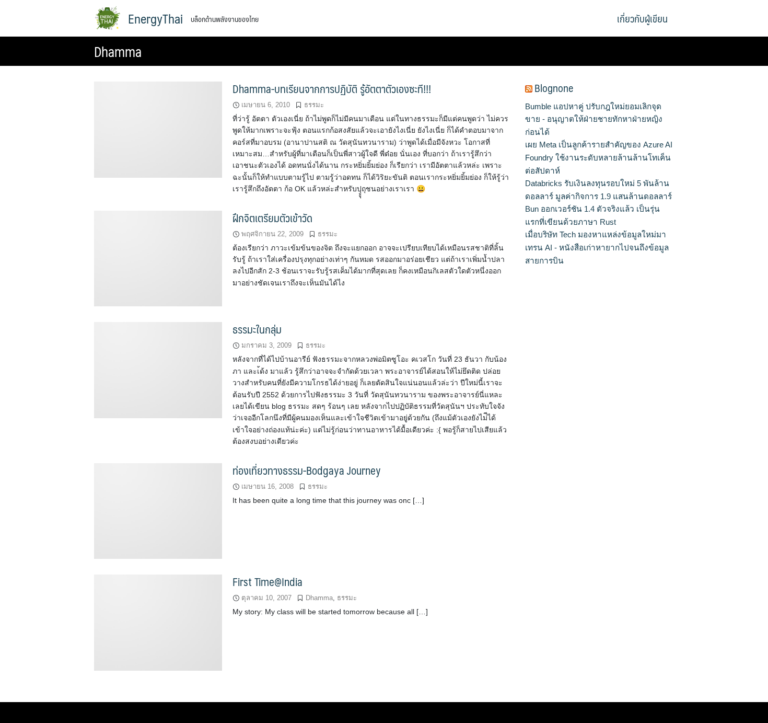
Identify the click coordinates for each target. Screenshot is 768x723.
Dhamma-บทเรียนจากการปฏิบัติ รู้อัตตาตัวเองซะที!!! (331, 88)
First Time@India (267, 581)
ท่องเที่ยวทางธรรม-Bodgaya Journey (306, 470)
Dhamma (319, 598)
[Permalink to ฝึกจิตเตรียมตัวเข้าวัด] (158, 258)
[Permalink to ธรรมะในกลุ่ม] (158, 369)
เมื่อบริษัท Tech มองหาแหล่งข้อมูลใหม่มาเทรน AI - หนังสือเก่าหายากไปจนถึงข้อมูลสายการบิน (597, 247)
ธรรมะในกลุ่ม (257, 329)
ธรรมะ (314, 105)
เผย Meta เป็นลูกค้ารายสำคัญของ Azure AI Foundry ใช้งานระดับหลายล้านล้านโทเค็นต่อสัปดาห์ (598, 157)
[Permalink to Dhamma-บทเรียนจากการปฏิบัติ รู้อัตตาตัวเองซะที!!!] (158, 128)
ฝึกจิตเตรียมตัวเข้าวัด (272, 218)
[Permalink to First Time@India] (158, 622)
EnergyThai (155, 18)
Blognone (553, 88)
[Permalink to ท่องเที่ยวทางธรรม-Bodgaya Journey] (158, 510)
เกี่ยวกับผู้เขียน (642, 18)
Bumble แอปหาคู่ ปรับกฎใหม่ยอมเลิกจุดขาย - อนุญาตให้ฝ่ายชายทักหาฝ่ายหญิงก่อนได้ (593, 119)
